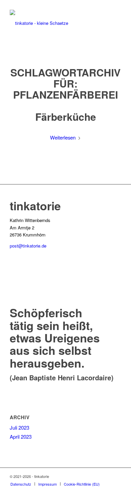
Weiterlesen (63, 137)
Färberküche (65, 116)
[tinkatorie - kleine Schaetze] (54, 23)
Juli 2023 (19, 427)
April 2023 (21, 436)
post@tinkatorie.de (28, 245)
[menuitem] (21, 484)
